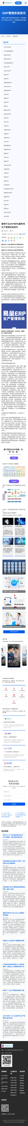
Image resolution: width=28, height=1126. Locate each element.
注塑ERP (6, 173)
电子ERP (6, 94)
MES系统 (6, 216)
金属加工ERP (7, 149)
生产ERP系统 (4, 1075)
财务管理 (22, 1088)
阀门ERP (6, 200)
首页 (2, 36)
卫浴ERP (6, 157)
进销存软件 (7, 169)
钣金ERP (6, 74)
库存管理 (22, 1085)
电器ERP (6, 133)
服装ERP (6, 153)
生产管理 (22, 1075)
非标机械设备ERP (8, 63)
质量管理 (22, 1090)
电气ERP (6, 122)
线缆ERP (6, 177)
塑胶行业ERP (7, 110)
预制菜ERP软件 (8, 192)
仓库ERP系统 (7, 165)
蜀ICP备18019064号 (14, 1122)
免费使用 (14, 458)
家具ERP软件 (14, 1087)
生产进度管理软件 (8, 51)
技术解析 (23, 234)
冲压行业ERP (7, 86)
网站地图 (22, 1122)
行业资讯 (8, 36)
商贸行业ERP (7, 212)
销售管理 (22, 1080)
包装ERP (6, 204)
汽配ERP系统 (14, 1085)
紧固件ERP (7, 196)
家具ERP (6, 78)
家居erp (6, 106)
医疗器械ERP (7, 145)
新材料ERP (7, 137)
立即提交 (14, 804)
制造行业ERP (7, 55)
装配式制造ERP (8, 82)
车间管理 (22, 1078)
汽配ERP (6, 126)
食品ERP (6, 102)
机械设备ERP (7, 90)
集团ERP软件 (4, 1088)
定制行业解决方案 (14, 631)
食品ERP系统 (14, 1090)
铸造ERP (6, 208)
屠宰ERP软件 (14, 1092)
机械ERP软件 (14, 1077)
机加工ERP (7, 66)
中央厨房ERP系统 (8, 189)
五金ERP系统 (14, 1080)
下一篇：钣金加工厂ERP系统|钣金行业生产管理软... (20, 814)
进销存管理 (22, 1093)
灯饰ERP (6, 118)
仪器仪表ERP (7, 129)
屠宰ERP (6, 98)
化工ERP (6, 141)
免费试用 (18, 3)
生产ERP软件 (7, 47)
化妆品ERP (7, 185)
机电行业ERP (7, 114)
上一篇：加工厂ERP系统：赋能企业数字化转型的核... (6, 814)
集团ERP (6, 161)
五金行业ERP (7, 70)
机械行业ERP (7, 59)
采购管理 (22, 1083)
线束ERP (6, 181)
